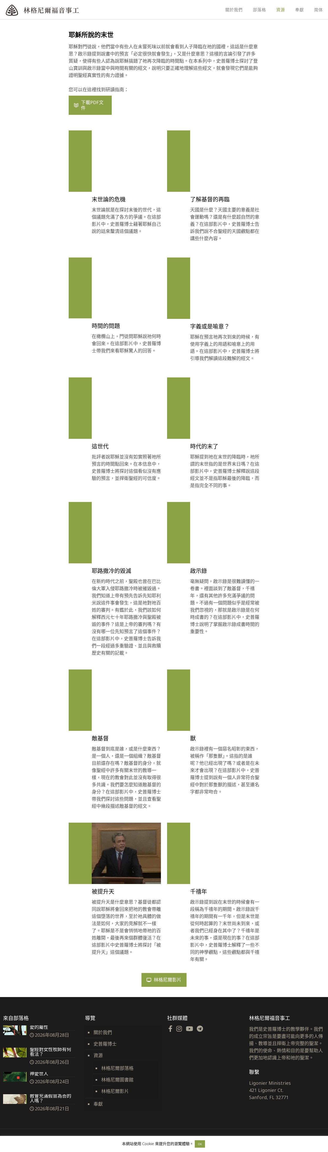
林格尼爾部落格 (117, 1068)
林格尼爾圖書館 (117, 1080)
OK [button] (200, 1144)
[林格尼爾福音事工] (56, 9)
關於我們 (103, 1032)
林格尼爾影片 (115, 1091)
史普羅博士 (105, 1044)
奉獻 (98, 1104)
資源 (98, 1055)
